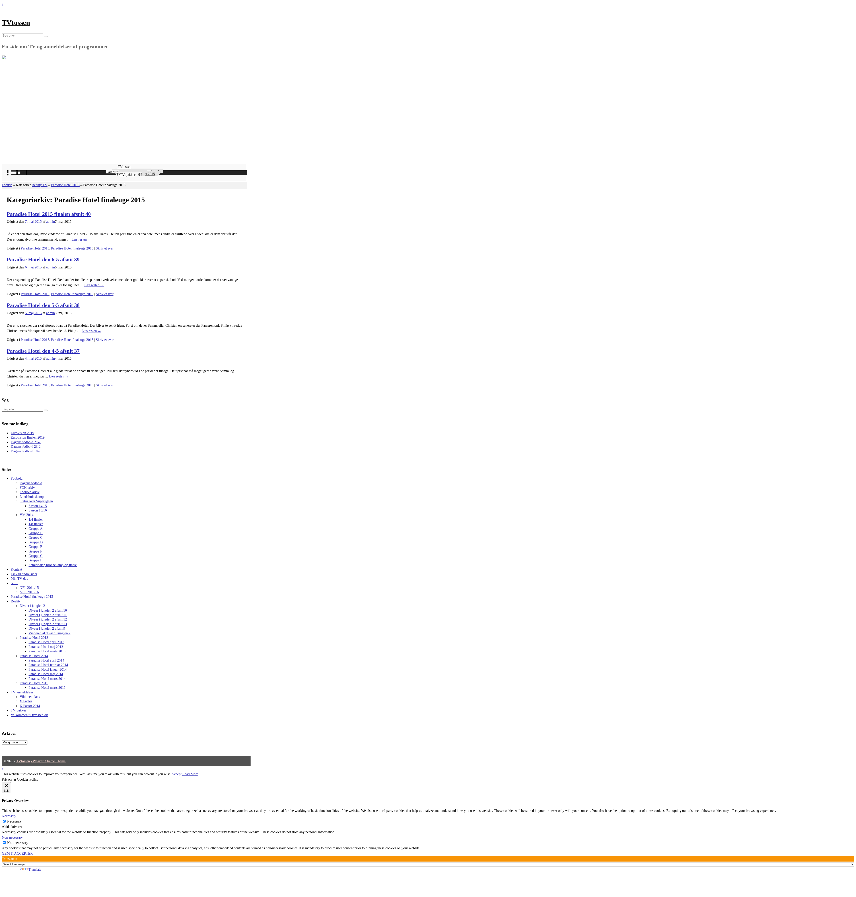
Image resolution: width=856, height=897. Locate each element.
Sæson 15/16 (38, 510)
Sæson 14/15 (38, 506)
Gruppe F (35, 551)
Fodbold (17, 478)
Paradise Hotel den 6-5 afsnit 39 (43, 259)
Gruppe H (36, 560)
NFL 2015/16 (29, 592)
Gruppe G (36, 556)
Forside (7, 185)
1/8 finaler (36, 524)
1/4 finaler (36, 519)
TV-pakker (127, 175)
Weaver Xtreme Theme (49, 761)
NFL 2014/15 (29, 588)
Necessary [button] (9, 816)
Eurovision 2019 (22, 433)
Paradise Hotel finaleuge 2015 (72, 248)
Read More (190, 774)
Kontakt (16, 569)
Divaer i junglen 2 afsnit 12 (48, 619)
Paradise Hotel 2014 (34, 656)
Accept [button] (176, 774)
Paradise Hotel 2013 (34, 637)
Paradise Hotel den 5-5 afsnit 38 (43, 305)
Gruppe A (36, 528)
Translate (35, 869)
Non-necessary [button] (12, 837)
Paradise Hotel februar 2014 (48, 665)
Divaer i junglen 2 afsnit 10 (48, 610)
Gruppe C (36, 537)
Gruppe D (36, 542)
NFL (14, 583)
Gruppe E (35, 547)
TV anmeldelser (22, 692)
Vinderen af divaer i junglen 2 (49, 633)
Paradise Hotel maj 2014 (46, 674)
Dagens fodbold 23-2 (26, 446)
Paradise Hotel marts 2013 (47, 651)
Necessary (14, 821)
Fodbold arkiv (29, 492)
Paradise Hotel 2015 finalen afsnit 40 (49, 214)
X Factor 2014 (30, 706)
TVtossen (16, 23)
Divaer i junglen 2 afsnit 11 (48, 615)
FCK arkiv (27, 487)
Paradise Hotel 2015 (65, 185)
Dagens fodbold (31, 483)
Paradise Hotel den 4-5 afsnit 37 (43, 351)
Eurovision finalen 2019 (28, 437)
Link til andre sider (24, 574)
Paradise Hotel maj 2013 (46, 647)
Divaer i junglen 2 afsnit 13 (48, 624)
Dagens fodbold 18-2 (26, 451)
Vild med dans (30, 697)
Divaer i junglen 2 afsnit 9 (47, 628)
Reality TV (39, 185)
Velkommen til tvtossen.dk (29, 715)
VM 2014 (26, 515)
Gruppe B (36, 533)
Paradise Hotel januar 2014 (48, 669)
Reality (16, 601)
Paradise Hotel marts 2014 (47, 678)
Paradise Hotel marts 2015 (47, 687)
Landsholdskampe (32, 497)
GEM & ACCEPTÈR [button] (17, 853)
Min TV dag (19, 578)
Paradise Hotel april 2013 (46, 642)
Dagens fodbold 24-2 (26, 442)
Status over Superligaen (36, 501)
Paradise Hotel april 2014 (46, 660)
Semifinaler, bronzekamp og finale (53, 565)
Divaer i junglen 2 (32, 606)
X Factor (26, 701)
